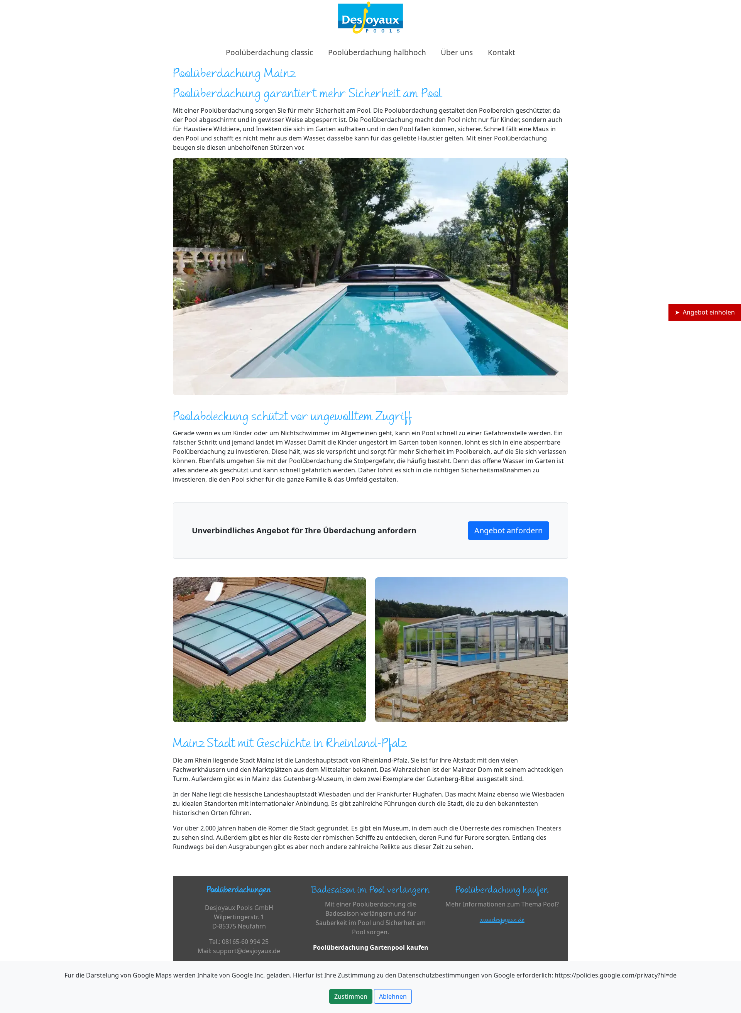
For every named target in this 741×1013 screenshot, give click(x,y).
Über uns (457, 52)
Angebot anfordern (508, 530)
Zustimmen (350, 996)
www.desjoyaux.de (502, 920)
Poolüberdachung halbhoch (377, 52)
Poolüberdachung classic (269, 52)
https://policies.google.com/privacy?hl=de (616, 975)
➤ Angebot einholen (705, 312)
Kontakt (501, 52)
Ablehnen (393, 996)
